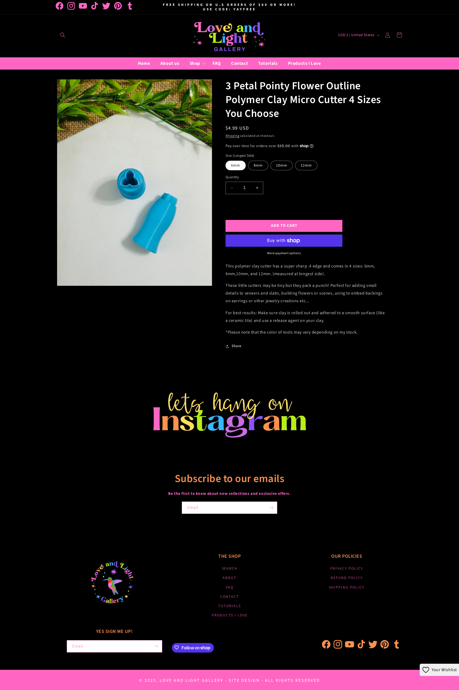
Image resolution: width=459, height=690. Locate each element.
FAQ (229, 587)
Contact (229, 596)
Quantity (232, 177)
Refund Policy (347, 578)
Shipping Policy (346, 587)
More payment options (284, 253)
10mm (281, 165)
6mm (235, 165)
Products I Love (230, 615)
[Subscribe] (271, 507)
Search (229, 569)
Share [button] (236, 346)
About (229, 578)
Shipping (232, 136)
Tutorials (229, 606)
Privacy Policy (346, 569)
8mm (258, 165)
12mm (306, 165)
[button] (63, 35)
